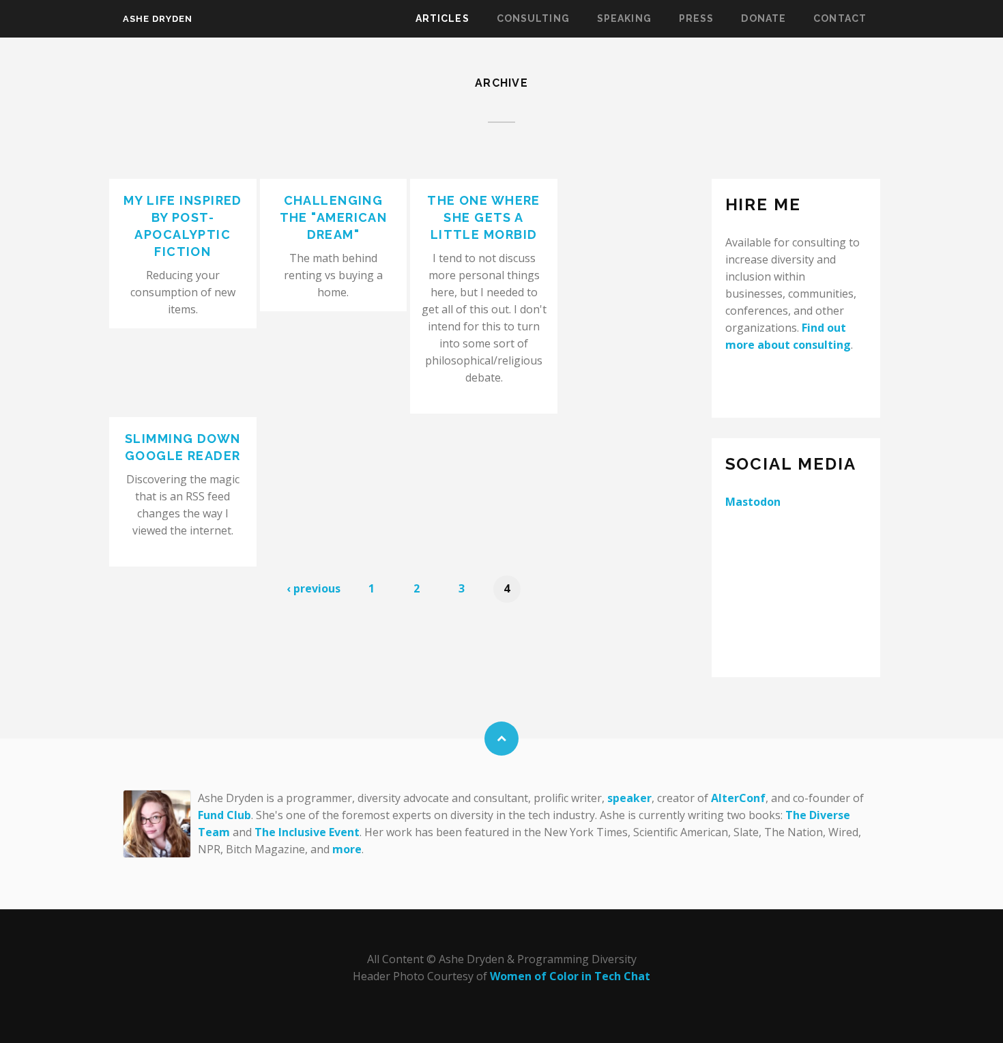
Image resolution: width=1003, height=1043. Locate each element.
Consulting (533, 18)
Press (696, 18)
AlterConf (738, 797)
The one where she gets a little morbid (483, 217)
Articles (442, 18)
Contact (840, 18)
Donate (763, 18)
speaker (629, 797)
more (347, 849)
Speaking (624, 18)
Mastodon (753, 501)
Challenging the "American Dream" (334, 217)
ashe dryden (157, 19)
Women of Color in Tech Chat (570, 976)
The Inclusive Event (307, 832)
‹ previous (313, 588)
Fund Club (224, 815)
